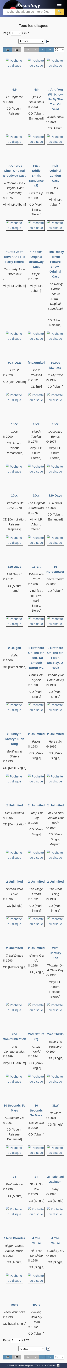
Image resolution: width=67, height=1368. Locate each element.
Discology (23, 5)
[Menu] (59, 4)
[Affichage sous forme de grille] (16, 49)
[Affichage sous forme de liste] (7, 49)
